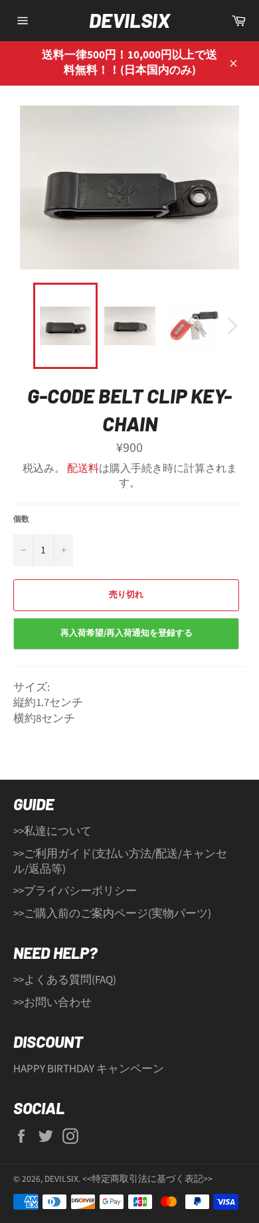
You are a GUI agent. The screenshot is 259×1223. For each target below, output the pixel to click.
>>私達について (52, 831)
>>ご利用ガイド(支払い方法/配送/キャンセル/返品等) (120, 861)
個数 (21, 519)
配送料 (83, 468)
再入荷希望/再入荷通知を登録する (126, 633)
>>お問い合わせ (52, 1003)
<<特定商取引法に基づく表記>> (147, 1179)
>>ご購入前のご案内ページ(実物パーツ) (112, 914)
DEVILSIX (129, 20)
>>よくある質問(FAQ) (64, 980)
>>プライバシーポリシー (75, 891)
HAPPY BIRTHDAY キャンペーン (88, 1069)
